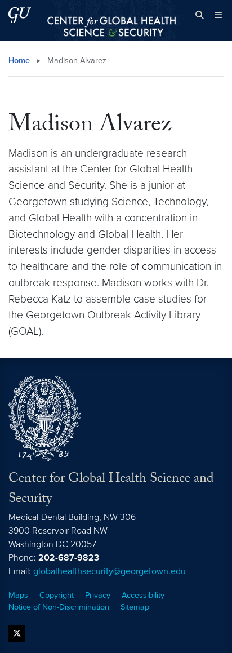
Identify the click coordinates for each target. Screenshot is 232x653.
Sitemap (135, 607)
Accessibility (143, 595)
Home (19, 60)
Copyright (56, 595)
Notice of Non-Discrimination (58, 607)
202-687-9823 (68, 557)
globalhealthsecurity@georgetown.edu (109, 571)
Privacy (97, 595)
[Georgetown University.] (19, 15)
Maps (18, 595)
